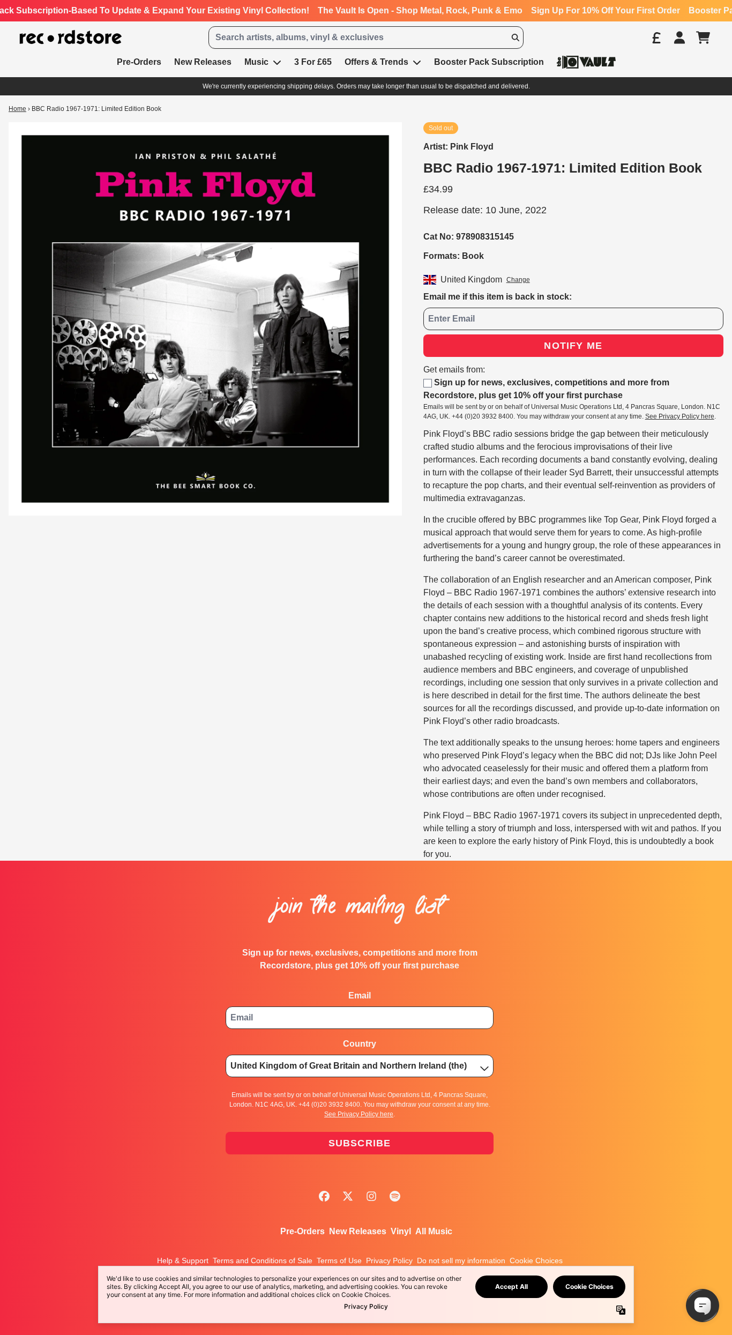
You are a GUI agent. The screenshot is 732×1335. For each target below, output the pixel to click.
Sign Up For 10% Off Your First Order (605, 10)
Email (359, 995)
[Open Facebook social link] (324, 1196)
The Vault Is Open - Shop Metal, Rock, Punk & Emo (420, 10)
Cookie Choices (536, 1260)
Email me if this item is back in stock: (497, 296)
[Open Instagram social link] (371, 1196)
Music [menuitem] (256, 61)
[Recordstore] (70, 37)
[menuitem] (586, 61)
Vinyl (401, 1231)
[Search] (515, 37)
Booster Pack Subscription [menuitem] (489, 61)
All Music (433, 1231)
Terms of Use (339, 1260)
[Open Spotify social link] (395, 1196)
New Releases (357, 1231)
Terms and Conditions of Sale (262, 1260)
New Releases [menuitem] (202, 61)
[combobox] (365, 37)
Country (359, 1043)
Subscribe (359, 1143)
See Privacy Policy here (679, 416)
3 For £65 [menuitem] (313, 61)
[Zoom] (205, 319)
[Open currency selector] (656, 37)
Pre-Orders (302, 1231)
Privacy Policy (389, 1260)
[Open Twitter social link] (348, 1196)
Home (17, 109)
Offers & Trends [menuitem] (376, 61)
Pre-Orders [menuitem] (139, 61)
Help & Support (182, 1260)
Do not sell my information (461, 1260)
